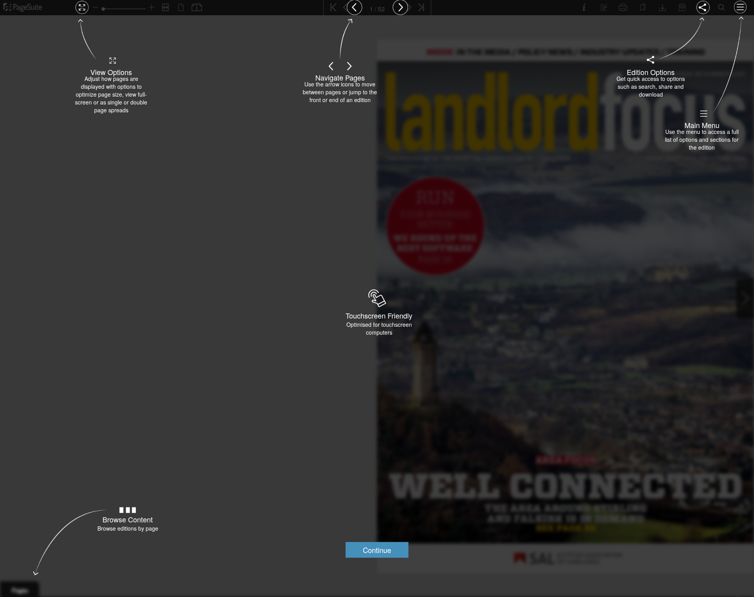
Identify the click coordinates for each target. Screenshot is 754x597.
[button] (377, 550)
